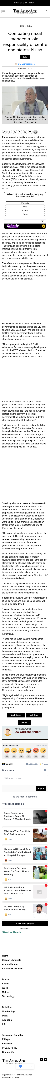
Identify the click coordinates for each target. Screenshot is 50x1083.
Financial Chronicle (12, 968)
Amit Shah (34, 715)
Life (4, 1024)
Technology (8, 996)
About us (7, 1020)
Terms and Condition (13, 1035)
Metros (5, 992)
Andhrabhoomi (10, 964)
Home (5, 956)
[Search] (47, 12)
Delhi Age (7, 1007)
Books (5, 979)
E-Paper (6, 1039)
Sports (5, 984)
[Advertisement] (25, 301)
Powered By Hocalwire (10, 1077)
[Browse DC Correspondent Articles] (7, 732)
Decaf (5, 1016)
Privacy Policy (9, 1048)
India (25, 57)
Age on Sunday (27, 3)
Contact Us (8, 1052)
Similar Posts (11, 932)
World (5, 988)
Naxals (25, 723)
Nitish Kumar (16, 715)
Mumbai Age (8, 1011)
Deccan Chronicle (11, 960)
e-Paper (17, 3)
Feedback (7, 1043)
